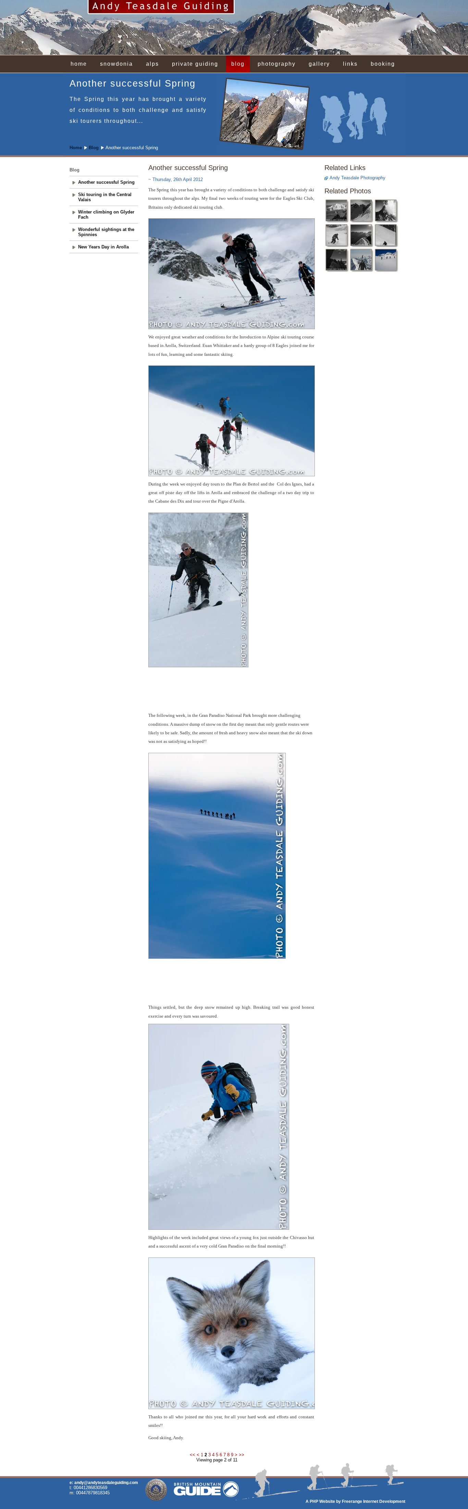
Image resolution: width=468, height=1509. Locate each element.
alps (152, 64)
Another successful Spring (106, 182)
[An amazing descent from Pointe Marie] (386, 235)
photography (277, 64)
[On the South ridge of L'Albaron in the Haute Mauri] (361, 260)
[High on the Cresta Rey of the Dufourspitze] (336, 210)
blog (238, 64)
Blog (94, 147)
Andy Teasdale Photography (357, 177)
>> (241, 1454)
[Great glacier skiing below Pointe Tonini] (336, 235)
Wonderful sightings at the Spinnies (106, 232)
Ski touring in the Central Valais (105, 197)
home (79, 64)
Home (76, 147)
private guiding (195, 64)
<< (193, 1454)
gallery (319, 64)
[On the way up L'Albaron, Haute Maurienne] (361, 210)
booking (383, 64)
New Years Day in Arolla (103, 246)
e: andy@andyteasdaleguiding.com (104, 1482)
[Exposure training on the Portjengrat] (336, 260)
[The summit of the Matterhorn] (361, 235)
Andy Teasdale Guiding (234, 27)
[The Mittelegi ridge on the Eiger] (386, 210)
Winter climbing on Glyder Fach (106, 214)
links (350, 64)
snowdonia (116, 64)
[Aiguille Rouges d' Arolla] (386, 260)
